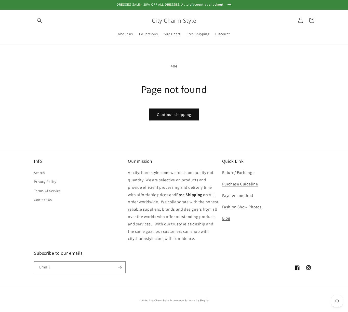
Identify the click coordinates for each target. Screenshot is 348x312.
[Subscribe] (119, 267)
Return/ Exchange (238, 172)
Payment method (237, 195)
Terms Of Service (47, 190)
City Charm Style (159, 300)
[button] (39, 20)
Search (39, 172)
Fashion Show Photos (242, 207)
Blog (226, 218)
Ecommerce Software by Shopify (189, 300)
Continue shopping (174, 114)
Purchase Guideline (240, 184)
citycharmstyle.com (150, 172)
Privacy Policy (45, 181)
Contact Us (43, 199)
